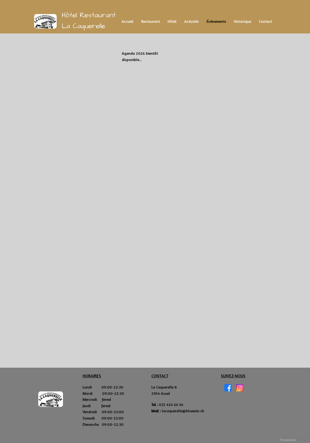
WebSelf (302, 440)
